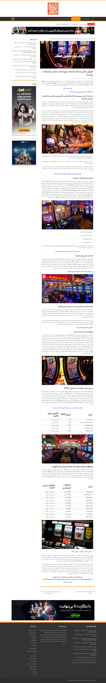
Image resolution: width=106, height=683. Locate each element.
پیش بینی (62, 639)
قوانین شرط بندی (32, 659)
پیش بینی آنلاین (44, 637)
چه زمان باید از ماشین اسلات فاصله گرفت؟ (67, 251)
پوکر (49, 19)
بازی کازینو (57, 641)
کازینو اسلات (58, 637)
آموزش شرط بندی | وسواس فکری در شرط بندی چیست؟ (51, 591)
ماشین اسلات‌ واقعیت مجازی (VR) (81, 551)
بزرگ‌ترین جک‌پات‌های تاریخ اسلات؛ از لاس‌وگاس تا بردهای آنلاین (24, 55)
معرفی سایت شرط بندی (31, 664)
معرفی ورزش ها (32, 666)
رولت (54, 641)
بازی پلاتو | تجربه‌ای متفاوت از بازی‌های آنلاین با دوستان (25, 77)
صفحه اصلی (91, 39)
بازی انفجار (33, 637)
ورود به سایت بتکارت (67, 88)
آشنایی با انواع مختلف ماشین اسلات (84, 327)
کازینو (55, 630)
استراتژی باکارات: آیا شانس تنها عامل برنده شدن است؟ (25, 73)
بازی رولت (64, 643)
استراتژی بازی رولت (52, 637)
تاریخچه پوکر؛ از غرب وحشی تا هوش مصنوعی (25, 70)
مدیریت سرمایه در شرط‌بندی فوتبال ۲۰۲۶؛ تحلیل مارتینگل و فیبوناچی (71, 24)
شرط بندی (58, 639)
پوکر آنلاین (64, 630)
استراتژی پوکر (50, 641)
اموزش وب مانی (32, 633)
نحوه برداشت (33, 669)
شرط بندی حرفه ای (66, 19)
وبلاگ (35, 674)
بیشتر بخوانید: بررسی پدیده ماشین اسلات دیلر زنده (67, 408)
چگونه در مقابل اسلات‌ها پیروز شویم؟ (76, 271)
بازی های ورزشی (86, 19)
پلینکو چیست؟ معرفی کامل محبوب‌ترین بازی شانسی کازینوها (24, 62)
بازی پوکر (54, 639)
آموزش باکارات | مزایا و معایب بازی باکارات (83, 591)
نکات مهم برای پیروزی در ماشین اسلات (78, 92)
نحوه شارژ (34, 671)
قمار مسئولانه (59, 630)
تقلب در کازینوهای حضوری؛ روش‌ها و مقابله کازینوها (24, 59)
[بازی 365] (53, 8)
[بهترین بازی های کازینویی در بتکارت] (53, 30)
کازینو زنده (44, 635)
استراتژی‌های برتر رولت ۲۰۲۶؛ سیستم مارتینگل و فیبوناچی (25, 47)
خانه (93, 18)
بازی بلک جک (33, 643)
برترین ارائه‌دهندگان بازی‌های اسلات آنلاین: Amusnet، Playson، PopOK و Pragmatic (24, 51)
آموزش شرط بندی (56, 19)
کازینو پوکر (52, 630)
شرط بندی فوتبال (43, 641)
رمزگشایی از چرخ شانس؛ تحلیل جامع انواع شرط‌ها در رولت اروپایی (24, 66)
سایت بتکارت (33, 656)
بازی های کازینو (76, 19)
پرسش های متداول (32, 651)
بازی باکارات (33, 640)
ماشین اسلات (82, 78)
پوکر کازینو (62, 641)
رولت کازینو (61, 632)
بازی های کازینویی (48, 639)
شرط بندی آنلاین (46, 630)
